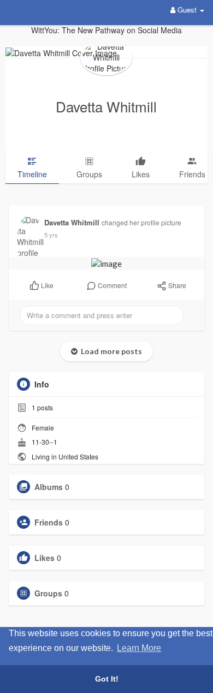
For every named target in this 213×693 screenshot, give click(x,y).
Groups (48, 593)
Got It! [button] (107, 678)
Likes (44, 557)
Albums (48, 486)
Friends (48, 522)
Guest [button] (187, 9)
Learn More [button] (139, 648)
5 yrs (51, 234)
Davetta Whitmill (106, 106)
